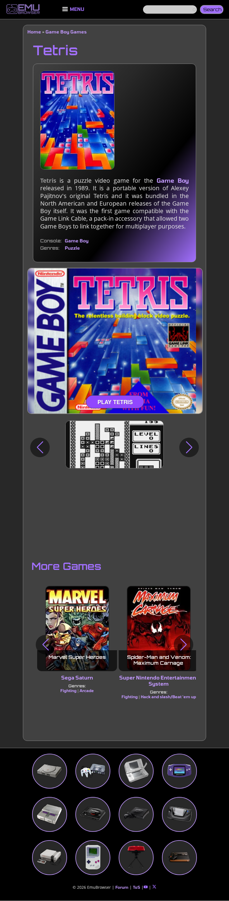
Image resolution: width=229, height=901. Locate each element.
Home (34, 31)
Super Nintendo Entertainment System (158, 680)
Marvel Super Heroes (77, 657)
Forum (121, 887)
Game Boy (173, 180)
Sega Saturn (77, 677)
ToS (136, 887)
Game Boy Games (66, 31)
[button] (40, 447)
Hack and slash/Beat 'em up (168, 696)
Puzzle (72, 247)
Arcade (87, 690)
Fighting (68, 690)
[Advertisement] (114, 513)
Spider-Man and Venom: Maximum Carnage (159, 660)
